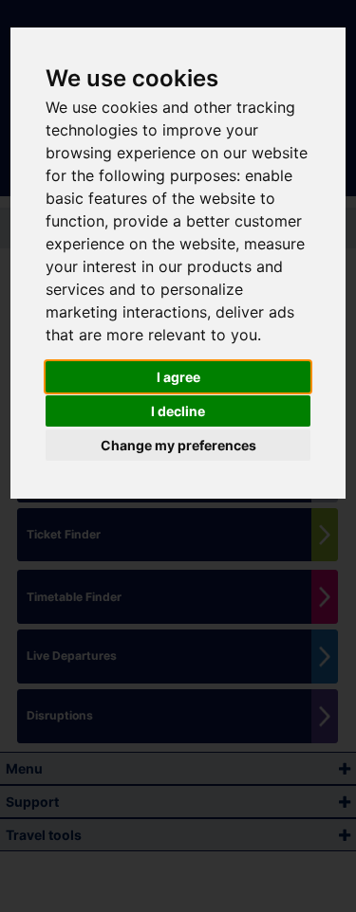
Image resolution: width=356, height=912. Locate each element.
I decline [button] (178, 411)
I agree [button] (178, 377)
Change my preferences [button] (178, 445)
